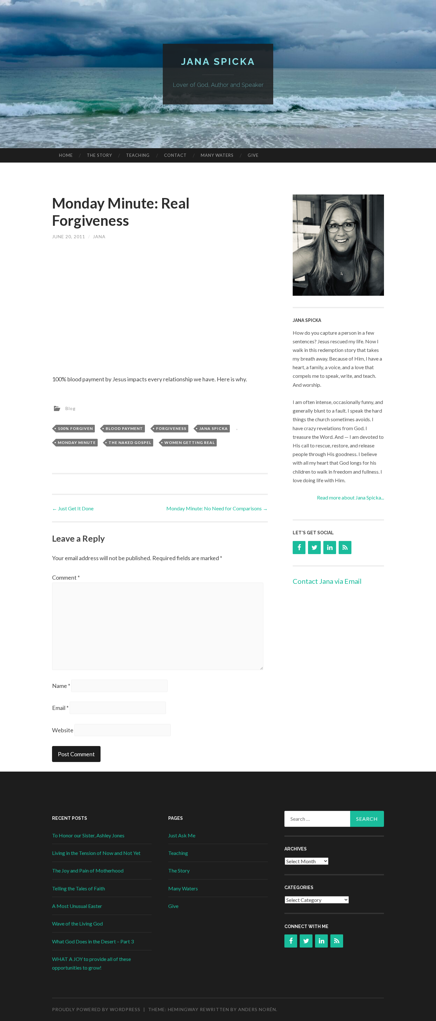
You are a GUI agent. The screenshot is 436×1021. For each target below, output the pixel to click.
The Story (99, 155)
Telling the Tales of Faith (78, 888)
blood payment (124, 428)
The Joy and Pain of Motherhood (88, 870)
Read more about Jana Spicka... (350, 497)
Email (60, 707)
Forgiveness (171, 428)
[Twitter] (314, 547)
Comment (66, 577)
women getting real (189, 442)
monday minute (77, 442)
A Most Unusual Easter (77, 906)
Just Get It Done (73, 508)
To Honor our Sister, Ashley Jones (88, 835)
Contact (175, 155)
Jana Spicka (218, 61)
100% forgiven (75, 428)
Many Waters (217, 155)
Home (66, 155)
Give (253, 155)
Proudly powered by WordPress (96, 1009)
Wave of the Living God (77, 923)
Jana (99, 236)
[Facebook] (299, 547)
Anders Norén (257, 1009)
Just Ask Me (181, 835)
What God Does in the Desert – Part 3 (93, 941)
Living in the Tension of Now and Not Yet (96, 853)
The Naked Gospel (130, 442)
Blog (70, 408)
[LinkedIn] (329, 547)
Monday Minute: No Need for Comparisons (217, 508)
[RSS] (345, 547)
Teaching (138, 155)
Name (61, 685)
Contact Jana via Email (327, 581)
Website (62, 730)
